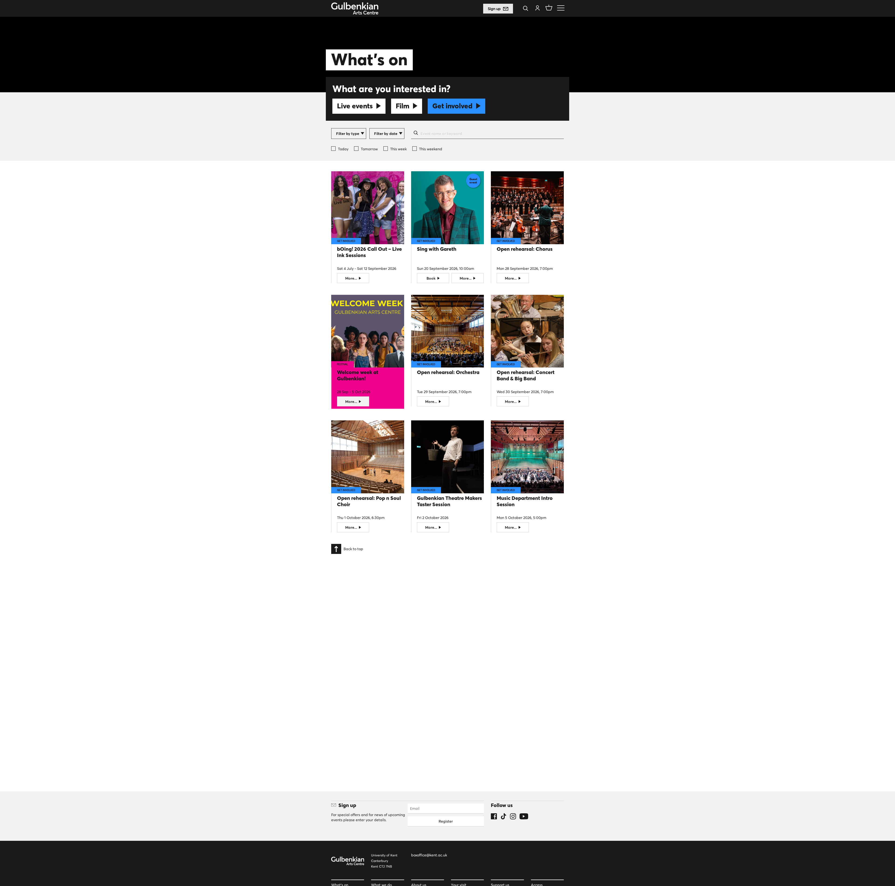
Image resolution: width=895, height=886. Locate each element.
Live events (355, 106)
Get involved (452, 106)
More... (351, 278)
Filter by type (347, 133)
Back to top (353, 548)
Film (402, 106)
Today (343, 149)
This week (398, 149)
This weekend (430, 149)
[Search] (527, 8)
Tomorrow (369, 149)
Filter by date (385, 133)
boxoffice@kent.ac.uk (429, 855)
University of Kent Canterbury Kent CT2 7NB (384, 861)
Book (432, 278)
